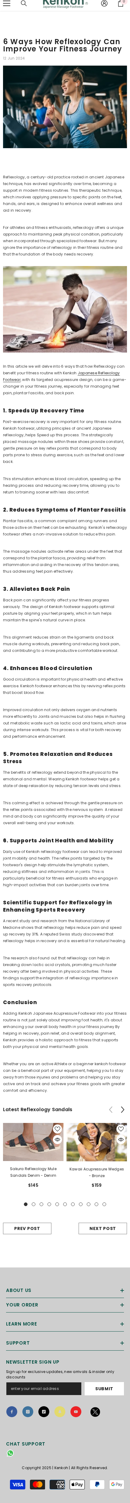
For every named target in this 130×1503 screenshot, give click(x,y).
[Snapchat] (60, 1411)
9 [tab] (88, 1204)
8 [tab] (81, 1204)
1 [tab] (26, 1204)
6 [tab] (65, 1204)
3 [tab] (41, 1204)
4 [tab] (49, 1204)
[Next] (122, 1109)
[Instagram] (28, 1411)
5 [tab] (57, 1204)
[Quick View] (57, 1139)
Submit (104, 1389)
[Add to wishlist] (57, 1129)
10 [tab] (96, 1204)
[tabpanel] (33, 1157)
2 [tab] (33, 1204)
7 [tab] (73, 1204)
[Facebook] (12, 1411)
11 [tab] (104, 1204)
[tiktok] (44, 1411)
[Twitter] (95, 1413)
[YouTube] (76, 1411)
